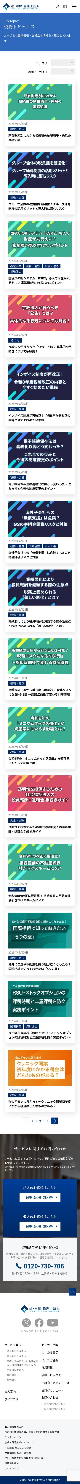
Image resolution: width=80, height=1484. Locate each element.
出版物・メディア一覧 (55, 1383)
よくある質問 (49, 1352)
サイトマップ (12, 1468)
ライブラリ (11, 1399)
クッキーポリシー (14, 1437)
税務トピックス (51, 1375)
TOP (72, 1292)
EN (65, 6)
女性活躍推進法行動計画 (18, 1452)
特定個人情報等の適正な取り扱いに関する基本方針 (32, 1431)
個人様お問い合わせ (54, 1409)
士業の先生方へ (15, 1370)
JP (58, 6)
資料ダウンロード (52, 1390)
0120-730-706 (44, 1266)
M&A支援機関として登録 (18, 1447)
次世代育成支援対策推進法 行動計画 (24, 1458)
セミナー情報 (49, 1345)
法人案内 (10, 1391)
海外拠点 (11, 1380)
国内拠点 (11, 1375)
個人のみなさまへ (16, 1356)
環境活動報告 (12, 1463)
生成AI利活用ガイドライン (19, 1442)
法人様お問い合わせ (54, 1404)
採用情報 (47, 1367)
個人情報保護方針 (14, 1426)
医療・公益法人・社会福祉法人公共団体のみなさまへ (22, 1363)
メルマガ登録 (49, 1360)
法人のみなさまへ (16, 1351)
